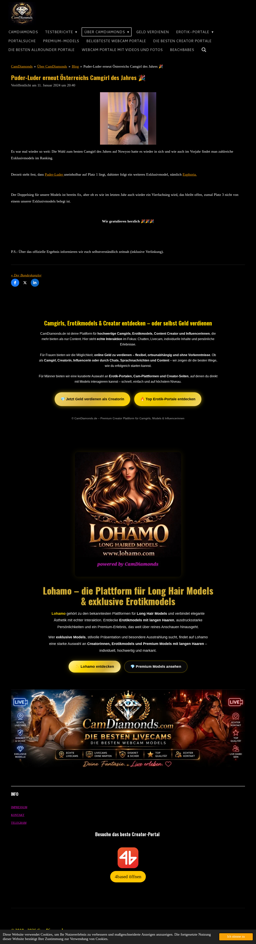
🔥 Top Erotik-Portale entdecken (167, 399)
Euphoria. (190, 174)
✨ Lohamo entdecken (94, 667)
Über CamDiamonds (52, 66)
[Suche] (204, 49)
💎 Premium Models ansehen (155, 667)
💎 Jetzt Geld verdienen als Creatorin (92, 399)
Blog (75, 66)
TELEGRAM (18, 822)
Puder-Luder (54, 174)
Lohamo (59, 614)
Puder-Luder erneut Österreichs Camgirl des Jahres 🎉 (123, 66)
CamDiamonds (22, 66)
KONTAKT (17, 815)
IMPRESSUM (19, 807)
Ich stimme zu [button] (236, 936)
